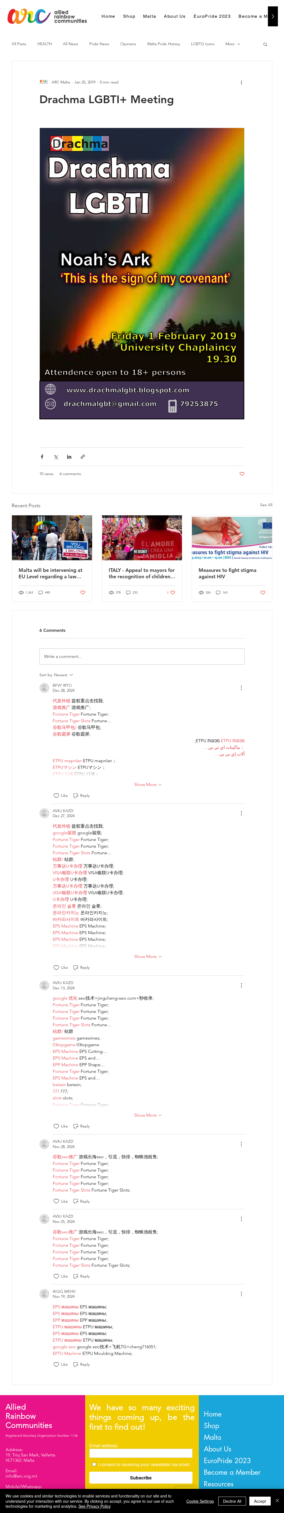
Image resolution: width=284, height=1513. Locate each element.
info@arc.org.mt (21, 1476)
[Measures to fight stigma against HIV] (232, 537)
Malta (212, 1437)
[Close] (277, 1501)
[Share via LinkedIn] (69, 456)
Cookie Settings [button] (200, 1501)
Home (213, 1414)
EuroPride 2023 (227, 1460)
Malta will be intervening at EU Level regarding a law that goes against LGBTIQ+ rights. (50, 573)
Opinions (128, 43)
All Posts (19, 43)
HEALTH (44, 43)
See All (266, 504)
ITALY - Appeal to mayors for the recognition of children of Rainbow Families (142, 573)
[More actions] (241, 82)
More (230, 43)
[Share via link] (82, 456)
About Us (217, 1448)
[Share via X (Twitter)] (55, 456)
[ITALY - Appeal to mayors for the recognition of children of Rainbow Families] (142, 537)
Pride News (99, 43)
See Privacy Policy (94, 1506)
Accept (260, 1501)
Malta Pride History (163, 43)
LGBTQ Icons (202, 43)
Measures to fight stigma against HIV (228, 573)
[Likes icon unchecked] (56, 795)
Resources (219, 1483)
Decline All (232, 1501)
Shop (211, 1425)
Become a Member (232, 1472)
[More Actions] (241, 688)
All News (70, 43)
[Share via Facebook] (42, 456)
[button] (265, 44)
